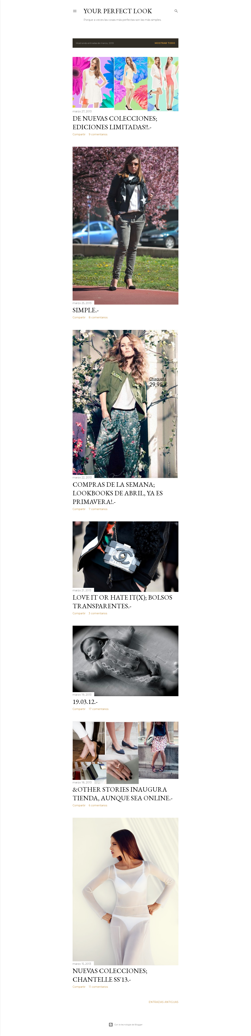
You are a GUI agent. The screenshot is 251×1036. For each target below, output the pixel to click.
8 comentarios (98, 317)
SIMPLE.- (86, 310)
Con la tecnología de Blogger (128, 1024)
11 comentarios (98, 986)
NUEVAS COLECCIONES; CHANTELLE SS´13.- (110, 975)
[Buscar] (176, 10)
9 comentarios (98, 134)
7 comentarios (98, 509)
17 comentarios (98, 709)
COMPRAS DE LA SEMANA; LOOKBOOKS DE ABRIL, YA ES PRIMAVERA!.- (118, 493)
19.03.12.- (85, 701)
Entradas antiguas (163, 1002)
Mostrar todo (165, 43)
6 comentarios (98, 805)
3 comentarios (98, 613)
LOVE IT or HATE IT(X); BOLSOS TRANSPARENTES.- (122, 601)
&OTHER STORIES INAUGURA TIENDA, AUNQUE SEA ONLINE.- (123, 793)
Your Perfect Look (118, 11)
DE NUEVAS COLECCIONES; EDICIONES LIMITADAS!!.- (115, 122)
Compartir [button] (79, 134)
